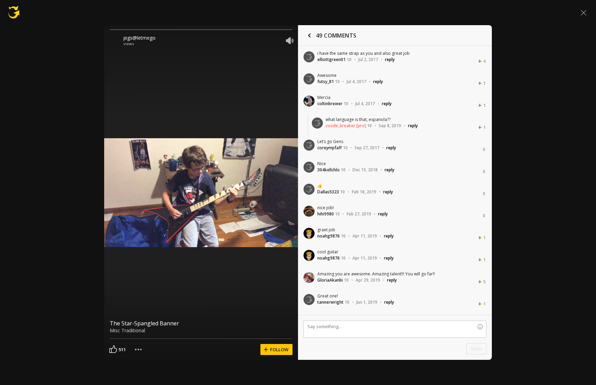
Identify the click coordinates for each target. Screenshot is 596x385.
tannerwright (330, 302)
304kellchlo (328, 170)
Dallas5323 (328, 192)
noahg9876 (328, 236)
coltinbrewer (329, 104)
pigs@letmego (139, 37)
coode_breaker (340, 126)
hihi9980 (325, 214)
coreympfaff (329, 148)
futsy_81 (325, 81)
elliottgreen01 (331, 59)
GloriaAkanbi (330, 280)
